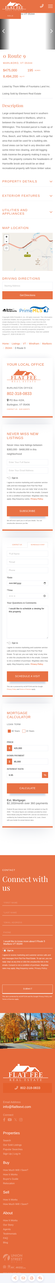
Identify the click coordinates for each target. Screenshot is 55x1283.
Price (10, 742)
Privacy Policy (37, 499)
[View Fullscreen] (6, 248)
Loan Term (14, 724)
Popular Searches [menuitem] (12, 1149)
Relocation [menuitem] (9, 1183)
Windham (34, 343)
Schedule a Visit (38, 545)
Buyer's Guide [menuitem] (10, 1179)
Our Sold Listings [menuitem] (12, 1145)
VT (24, 343)
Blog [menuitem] (5, 1242)
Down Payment (15, 755)
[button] (5, 31)
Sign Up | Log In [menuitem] (11, 1154)
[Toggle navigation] (50, 6)
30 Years (15, 731)
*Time (10, 590)
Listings (16, 343)
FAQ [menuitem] (5, 1238)
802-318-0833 (19, 393)
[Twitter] (15, 1120)
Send (27, 989)
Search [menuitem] (7, 1140)
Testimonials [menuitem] (9, 1234)
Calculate (28, 788)
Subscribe (27, 511)
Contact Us (12, 409)
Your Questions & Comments (21, 603)
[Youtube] (10, 1120)
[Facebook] (4, 1120)
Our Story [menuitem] (8, 1225)
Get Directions (27, 295)
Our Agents (24, 409)
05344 (8, 348)
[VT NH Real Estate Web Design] (27, 1258)
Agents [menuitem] (7, 1229)
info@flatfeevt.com (17, 1107)
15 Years (30, 731)
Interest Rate (15, 769)
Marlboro (47, 343)
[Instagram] (20, 1120)
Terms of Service (25, 689)
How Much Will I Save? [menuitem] (15, 1170)
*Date (9, 577)
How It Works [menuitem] (10, 1174)
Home (5, 343)
